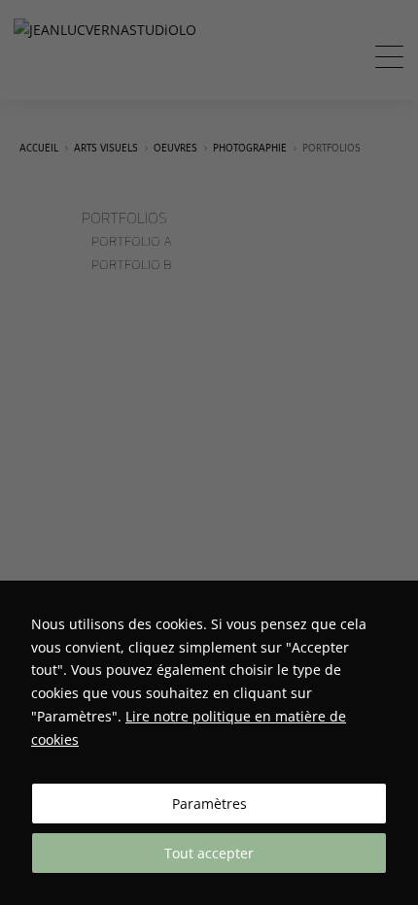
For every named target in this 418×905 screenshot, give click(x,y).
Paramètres (209, 803)
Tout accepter (209, 853)
